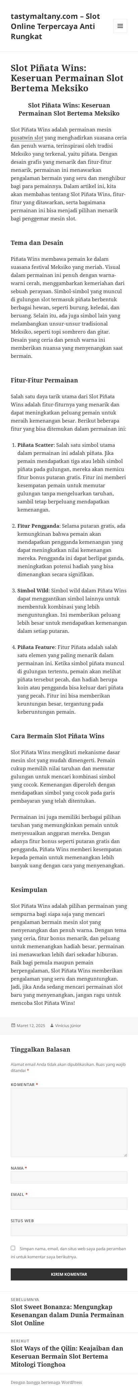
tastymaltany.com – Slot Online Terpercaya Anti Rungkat (55, 26)
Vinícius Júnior (68, 1025)
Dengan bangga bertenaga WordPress (46, 1382)
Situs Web (22, 1221)
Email (19, 1194)
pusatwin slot (27, 137)
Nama (19, 1168)
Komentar (25, 1084)
